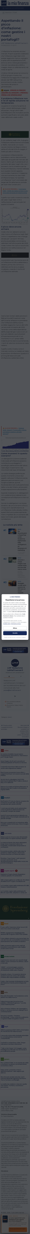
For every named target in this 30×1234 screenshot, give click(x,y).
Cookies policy (7, 623)
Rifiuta (15, 628)
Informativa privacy (16, 623)
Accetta (15, 633)
